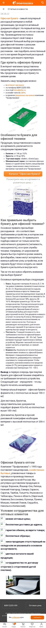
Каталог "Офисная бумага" (24, 173)
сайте (23, 93)
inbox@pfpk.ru (19, 90)
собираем (16, 617)
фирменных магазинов (25, 95)
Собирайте (37, 617)
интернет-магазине (15, 85)
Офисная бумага (9, 18)
